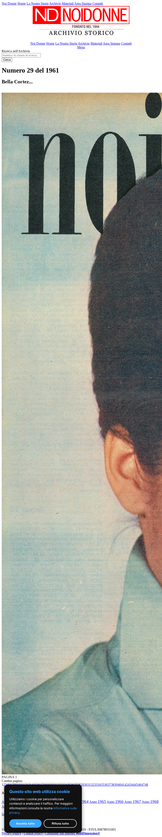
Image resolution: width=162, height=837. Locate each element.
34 (99, 784)
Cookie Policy (33, 833)
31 (89, 784)
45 (136, 784)
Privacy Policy (11, 833)
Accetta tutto (25, 823)
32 (92, 784)
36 (106, 784)
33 (95, 784)
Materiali (68, 3)
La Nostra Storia (38, 3)
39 (116, 784)
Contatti (97, 3)
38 (112, 784)
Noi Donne (9, 3)
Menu (81, 47)
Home (22, 3)
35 (102, 784)
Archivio (55, 3)
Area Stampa (83, 3)
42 (126, 784)
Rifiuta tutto (60, 823)
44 (133, 784)
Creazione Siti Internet (72, 833)
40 (119, 784)
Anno (97, 802)
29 (82, 784)
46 (139, 784)
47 (143, 784)
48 (146, 784)
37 (109, 784)
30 (85, 784)
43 (129, 784)
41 (122, 784)
